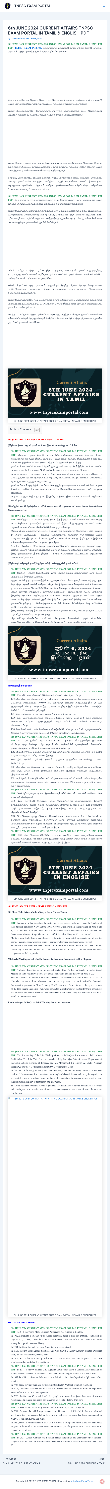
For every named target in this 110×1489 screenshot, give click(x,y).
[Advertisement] (55, 77)
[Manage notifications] (102, 1481)
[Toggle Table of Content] (35, 429)
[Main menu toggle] (104, 6)
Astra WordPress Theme (82, 1481)
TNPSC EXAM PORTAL (32, 6)
